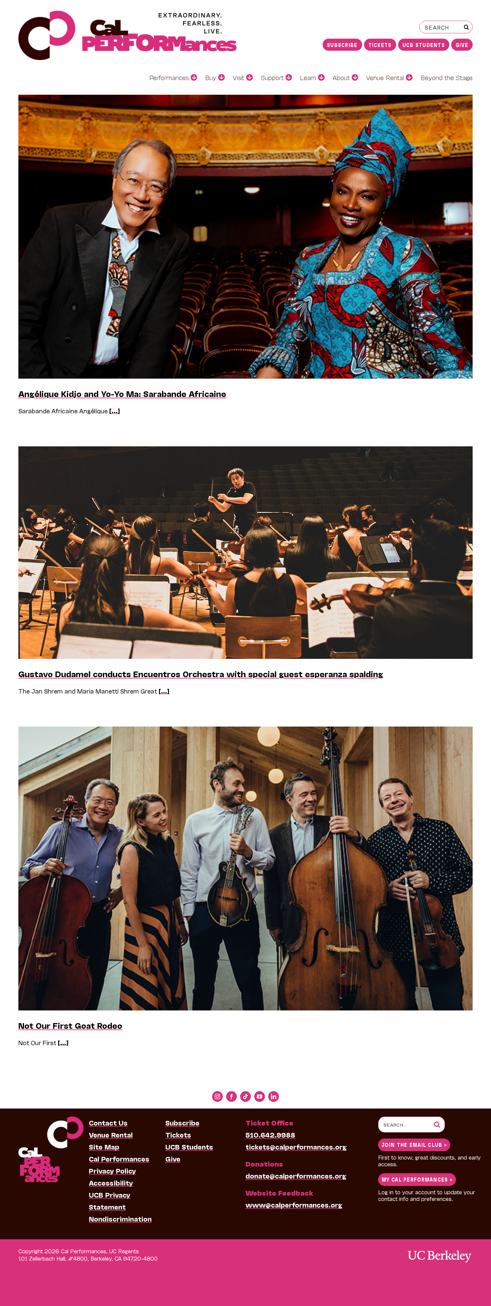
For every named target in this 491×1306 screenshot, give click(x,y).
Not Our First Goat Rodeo (70, 1025)
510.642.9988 (270, 1135)
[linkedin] (273, 1096)
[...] (114, 410)
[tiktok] (245, 1096)
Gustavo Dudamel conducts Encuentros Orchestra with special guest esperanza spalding (200, 674)
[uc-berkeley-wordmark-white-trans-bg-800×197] (439, 1250)
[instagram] (217, 1096)
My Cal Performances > (417, 1179)
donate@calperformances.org (296, 1176)
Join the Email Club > (414, 1144)
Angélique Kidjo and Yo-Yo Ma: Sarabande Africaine (122, 393)
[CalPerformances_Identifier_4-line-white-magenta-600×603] (51, 1120)
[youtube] (259, 1096)
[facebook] (231, 1096)
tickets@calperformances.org (296, 1147)
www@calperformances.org (294, 1205)
